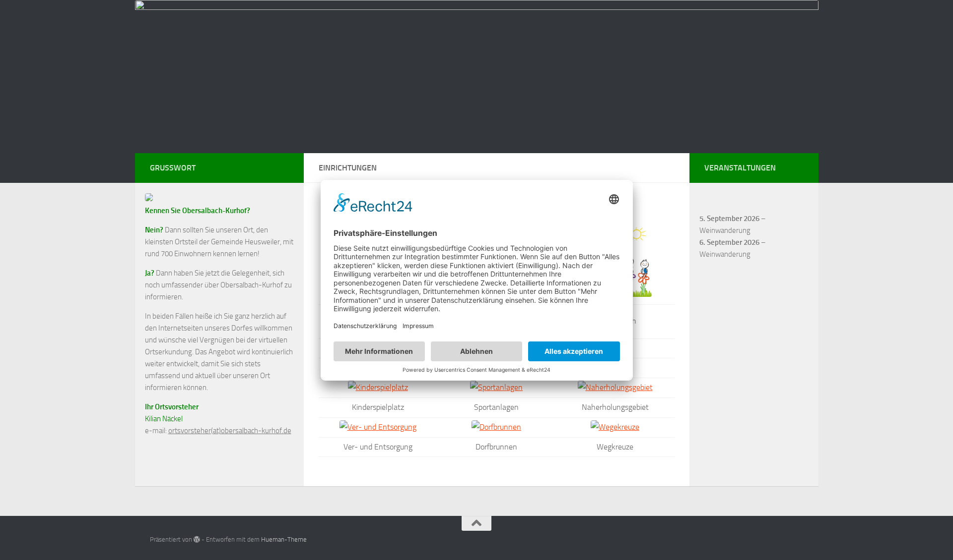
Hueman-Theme (284, 539)
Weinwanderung (724, 230)
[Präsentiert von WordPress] (197, 539)
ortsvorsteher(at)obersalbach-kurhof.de (229, 430)
